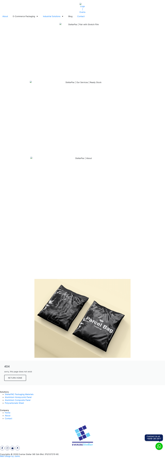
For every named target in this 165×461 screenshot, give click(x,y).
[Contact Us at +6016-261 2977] (159, 446)
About (5, 16)
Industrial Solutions (51, 16)
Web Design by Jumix (10, 456)
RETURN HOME (15, 378)
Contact (81, 16)
